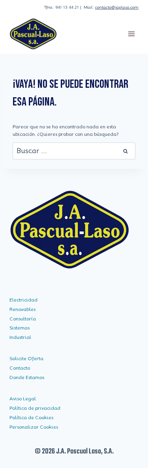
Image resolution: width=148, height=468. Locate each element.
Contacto (19, 368)
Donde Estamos (26, 377)
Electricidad (23, 300)
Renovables (22, 309)
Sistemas (19, 328)
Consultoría (22, 319)
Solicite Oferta (26, 358)
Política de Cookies (31, 417)
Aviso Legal (22, 398)
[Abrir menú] (131, 34)
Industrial (20, 337)
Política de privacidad (34, 408)
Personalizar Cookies (33, 427)
